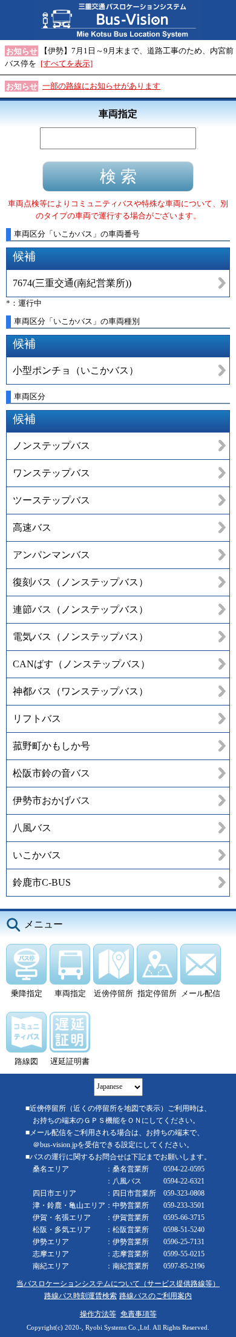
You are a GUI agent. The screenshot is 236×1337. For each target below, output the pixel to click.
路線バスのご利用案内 (155, 1296)
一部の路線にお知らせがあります (101, 85)
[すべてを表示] (67, 63)
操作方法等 (98, 1314)
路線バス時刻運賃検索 (80, 1296)
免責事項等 (138, 1314)
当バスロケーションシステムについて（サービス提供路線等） (118, 1284)
